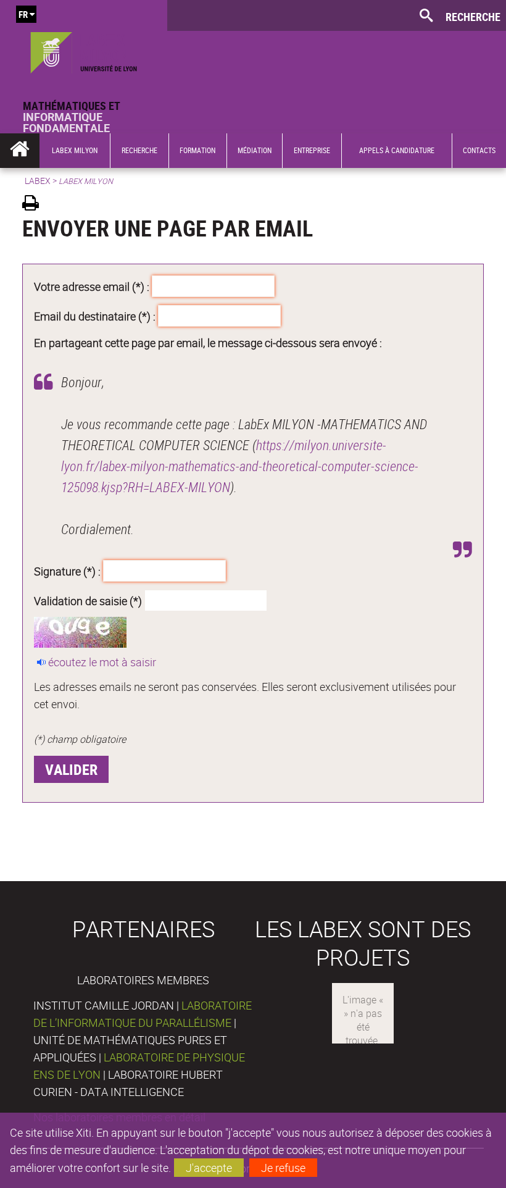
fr (23, 14)
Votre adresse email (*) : (91, 286)
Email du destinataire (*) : (95, 315)
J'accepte (209, 1167)
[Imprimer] (35, 205)
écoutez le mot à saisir (102, 662)
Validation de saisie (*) (88, 600)
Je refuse (283, 1167)
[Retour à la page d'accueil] (83, 50)
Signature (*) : (67, 571)
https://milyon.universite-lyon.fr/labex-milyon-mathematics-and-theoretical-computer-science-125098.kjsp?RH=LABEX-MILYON (239, 466)
